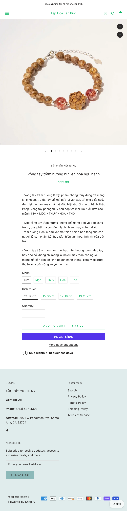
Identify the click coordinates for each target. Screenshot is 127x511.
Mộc (38, 280)
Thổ (74, 280)
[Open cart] (120, 13)
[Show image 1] (51, 151)
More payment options (63, 344)
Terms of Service (79, 415)
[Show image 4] (63, 151)
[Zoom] (120, 26)
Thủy (50, 280)
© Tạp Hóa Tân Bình (18, 496)
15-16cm (48, 296)
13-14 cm (30, 296)
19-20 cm (85, 296)
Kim (26, 280)
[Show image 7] (75, 151)
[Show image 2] (55, 151)
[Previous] (45, 151)
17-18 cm (66, 296)
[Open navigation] (7, 13)
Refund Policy (77, 402)
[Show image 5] (67, 151)
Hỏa (63, 280)
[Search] (113, 13)
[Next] (81, 151)
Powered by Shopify (21, 501)
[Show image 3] (59, 151)
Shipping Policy (78, 408)
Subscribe (20, 475)
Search (72, 390)
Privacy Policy (77, 396)
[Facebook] (7, 430)
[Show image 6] (71, 151)
